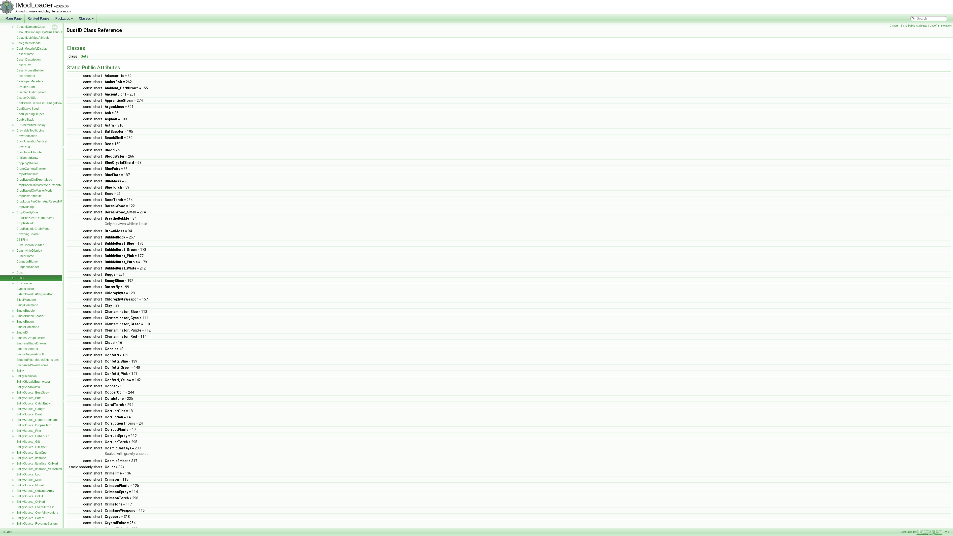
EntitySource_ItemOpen (32, 452)
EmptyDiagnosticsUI (30, 354)
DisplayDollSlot (26, 98)
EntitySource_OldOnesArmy (35, 491)
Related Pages (38, 18)
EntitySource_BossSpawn (33, 392)
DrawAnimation (26, 136)
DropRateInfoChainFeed (33, 229)
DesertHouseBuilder (30, 70)
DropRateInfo (25, 223)
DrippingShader (27, 163)
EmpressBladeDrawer (31, 343)
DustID (21, 278)
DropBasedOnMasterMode (34, 190)
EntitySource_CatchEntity (33, 403)
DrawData (23, 147)
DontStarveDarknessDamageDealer (40, 103)
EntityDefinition (26, 376)
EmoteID (22, 332)
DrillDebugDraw (27, 158)
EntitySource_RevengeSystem (37, 523)
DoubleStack (25, 119)
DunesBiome (25, 256)
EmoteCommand (27, 327)
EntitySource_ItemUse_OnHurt (37, 463)
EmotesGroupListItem (30, 338)
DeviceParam (25, 87)
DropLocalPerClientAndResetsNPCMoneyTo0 (47, 201)
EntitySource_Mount (30, 485)
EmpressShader (27, 349)
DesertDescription (28, 59)
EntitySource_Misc (28, 480)
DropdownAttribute (29, 196)
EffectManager (26, 300)
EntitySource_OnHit (29, 496)
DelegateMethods (28, 43)
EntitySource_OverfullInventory (37, 512)
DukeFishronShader (30, 245)
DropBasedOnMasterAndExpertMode (41, 185)
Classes (85, 18)
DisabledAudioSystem (31, 92)
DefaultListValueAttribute (33, 37)
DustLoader (24, 283)
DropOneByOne (27, 212)
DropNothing (25, 207)
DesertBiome (25, 54)
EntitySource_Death (29, 414)
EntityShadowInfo (28, 387)
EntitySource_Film (28, 431)
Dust (19, 272)
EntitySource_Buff (28, 398)
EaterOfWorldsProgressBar (34, 294)
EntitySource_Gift (28, 441)
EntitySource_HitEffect (31, 447)
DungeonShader (27, 267)
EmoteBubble (25, 310)
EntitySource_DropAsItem (33, 425)
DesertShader (25, 76)
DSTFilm (22, 239)
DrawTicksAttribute (29, 152)
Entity (20, 370)
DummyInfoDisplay (29, 250)
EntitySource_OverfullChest (35, 507)
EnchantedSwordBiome (32, 365)
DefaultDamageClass (30, 27)
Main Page (13, 18)
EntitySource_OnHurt (30, 501)
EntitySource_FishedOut (32, 436)
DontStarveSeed (27, 108)
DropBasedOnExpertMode (34, 179)
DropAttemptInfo (27, 174)
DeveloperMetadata (29, 81)
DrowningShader (27, 234)
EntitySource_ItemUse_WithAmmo (39, 469)
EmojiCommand (27, 305)
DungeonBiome (27, 261)
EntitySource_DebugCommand (37, 420)
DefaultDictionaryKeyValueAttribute (40, 32)
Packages (62, 18)
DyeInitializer (25, 289)
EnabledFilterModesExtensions (37, 360)
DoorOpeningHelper (30, 114)
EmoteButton (25, 321)
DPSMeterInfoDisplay (30, 125)
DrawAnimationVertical (31, 141)
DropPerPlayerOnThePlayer (35, 218)
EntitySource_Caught (30, 409)
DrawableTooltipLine (30, 130)
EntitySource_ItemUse (31, 458)
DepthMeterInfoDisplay (31, 48)
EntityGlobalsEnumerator (33, 381)
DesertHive (24, 65)
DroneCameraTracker (31, 168)
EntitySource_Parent (30, 518)
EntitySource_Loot (28, 474)
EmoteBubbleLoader (30, 316)
